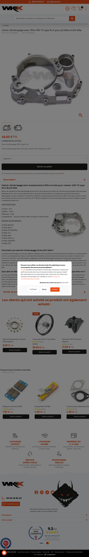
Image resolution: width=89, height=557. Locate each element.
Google (23, 270)
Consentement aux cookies (4, 553)
